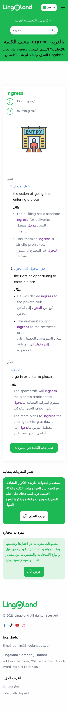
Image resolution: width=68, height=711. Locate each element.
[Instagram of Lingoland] (24, 625)
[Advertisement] (34, 73)
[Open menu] (63, 7)
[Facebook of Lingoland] (5, 625)
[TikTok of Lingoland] (11, 625)
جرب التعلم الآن (34, 516)
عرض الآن (34, 571)
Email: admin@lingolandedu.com (27, 645)
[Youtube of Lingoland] (17, 625)
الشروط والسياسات (16, 693)
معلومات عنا (11, 686)
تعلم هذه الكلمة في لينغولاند (34, 448)
